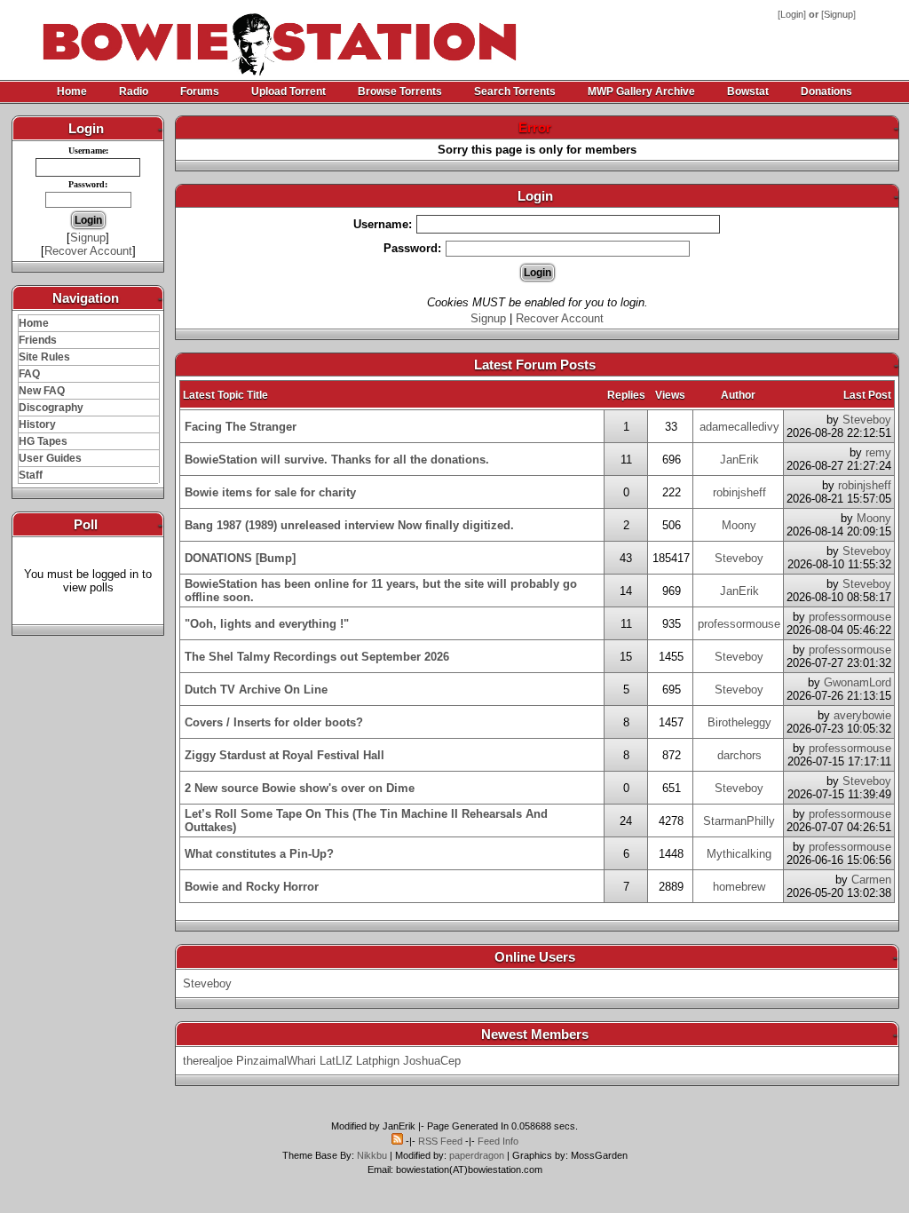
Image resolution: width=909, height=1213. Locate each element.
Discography (51, 407)
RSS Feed (440, 1141)
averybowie (862, 715)
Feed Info (498, 1141)
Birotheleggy (739, 722)
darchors (739, 755)
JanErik (739, 459)
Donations (826, 91)
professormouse (739, 623)
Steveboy (866, 419)
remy (878, 452)
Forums (199, 91)
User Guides (50, 458)
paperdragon (476, 1155)
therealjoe (208, 1060)
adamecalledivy (739, 426)
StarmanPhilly (739, 821)
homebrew (739, 886)
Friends (38, 340)
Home (72, 91)
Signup (838, 14)
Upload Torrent (288, 91)
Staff (31, 475)
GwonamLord (857, 682)
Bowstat (748, 91)
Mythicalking (739, 853)
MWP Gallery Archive (641, 91)
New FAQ (42, 391)
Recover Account (88, 251)
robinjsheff (739, 492)
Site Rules (44, 357)
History (37, 424)
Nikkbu (372, 1155)
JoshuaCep (432, 1060)
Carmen (871, 879)
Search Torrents (515, 91)
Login (791, 14)
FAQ (29, 374)
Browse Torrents (400, 91)
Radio (133, 91)
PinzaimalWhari (276, 1060)
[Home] (216, 35)
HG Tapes (43, 441)
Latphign (377, 1060)
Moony (739, 525)
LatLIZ (336, 1060)
